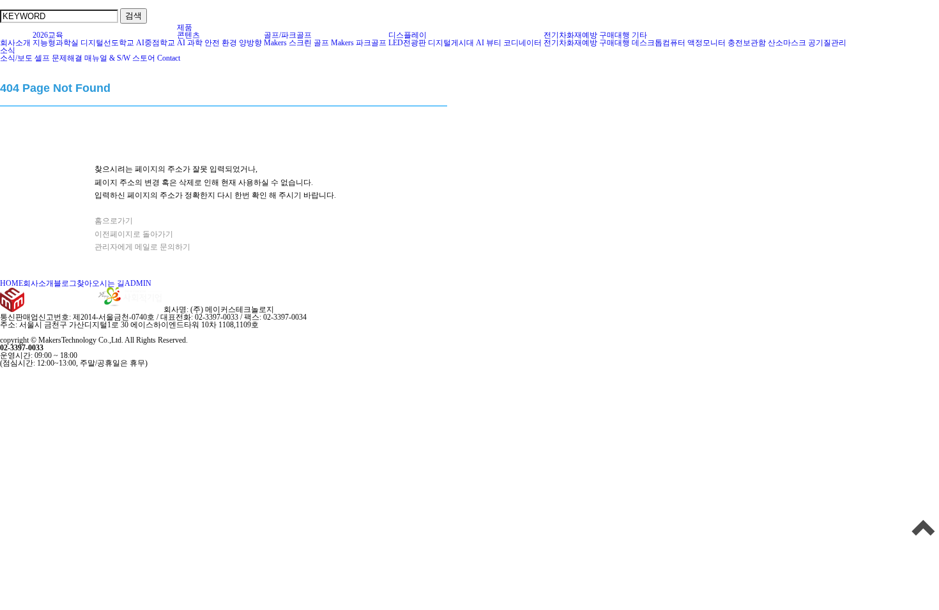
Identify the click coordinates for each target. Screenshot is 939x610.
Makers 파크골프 (358, 42)
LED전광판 (407, 42)
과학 (194, 42)
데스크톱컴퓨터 (658, 42)
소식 (7, 50)
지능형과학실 (56, 42)
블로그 (65, 283)
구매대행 (614, 35)
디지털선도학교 (107, 42)
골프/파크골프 (288, 35)
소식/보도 (16, 58)
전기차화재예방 (570, 35)
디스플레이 (407, 35)
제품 (184, 27)
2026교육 (48, 35)
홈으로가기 (114, 220)
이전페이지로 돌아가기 (134, 234)
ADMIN (138, 283)
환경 (229, 42)
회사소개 (15, 42)
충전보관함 (747, 42)
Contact (168, 58)
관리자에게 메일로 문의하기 (142, 246)
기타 (639, 35)
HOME (11, 283)
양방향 (250, 42)
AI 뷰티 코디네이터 (509, 42)
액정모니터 (706, 42)
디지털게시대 (451, 42)
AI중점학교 (155, 42)
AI (181, 42)
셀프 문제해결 (58, 58)
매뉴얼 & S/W (107, 58)
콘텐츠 (188, 35)
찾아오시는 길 (101, 283)
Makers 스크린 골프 (296, 42)
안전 (212, 42)
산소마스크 (787, 42)
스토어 (143, 58)
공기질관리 (827, 42)
